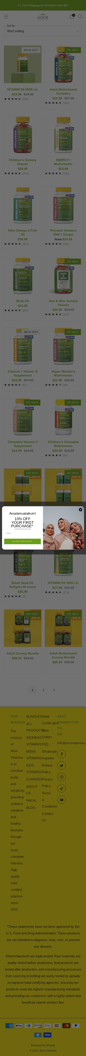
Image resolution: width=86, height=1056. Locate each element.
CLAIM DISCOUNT (22, 541)
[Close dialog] (80, 509)
